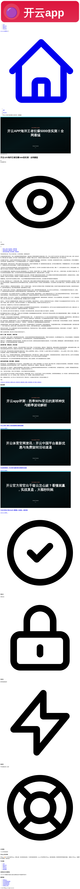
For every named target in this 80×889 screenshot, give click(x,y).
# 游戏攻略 (29, 382)
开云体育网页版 (6, 882)
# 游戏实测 (17, 382)
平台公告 (5, 28)
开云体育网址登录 (6, 881)
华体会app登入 (6, 885)
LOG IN (2, 31)
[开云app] (40, 22)
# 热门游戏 (34, 382)
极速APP (4, 27)
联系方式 (5, 26)
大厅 (4, 24)
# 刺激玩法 (39, 382)
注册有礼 (6, 31)
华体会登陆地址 (6, 884)
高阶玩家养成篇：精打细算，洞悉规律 (11, 251)
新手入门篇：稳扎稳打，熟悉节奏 (10, 248)
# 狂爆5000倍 (12, 382)
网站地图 (5, 869)
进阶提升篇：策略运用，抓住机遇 (10, 250)
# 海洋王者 (7, 382)
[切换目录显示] (0, 246)
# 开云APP (2, 382)
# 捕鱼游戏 (22, 382)
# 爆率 (25, 382)
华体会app (5, 879)
